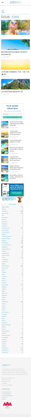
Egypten (4, 240)
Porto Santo (5, 312)
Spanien (4, 333)
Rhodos (4, 316)
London (4, 283)
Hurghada (5, 259)
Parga (3, 306)
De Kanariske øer (7, 236)
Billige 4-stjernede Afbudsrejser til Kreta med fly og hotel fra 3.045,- (16, 167)
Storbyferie (5, 337)
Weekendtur (5, 350)
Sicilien (4, 327)
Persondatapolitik (6, 393)
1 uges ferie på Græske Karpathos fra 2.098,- (12, 91)
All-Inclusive (5, 213)
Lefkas (3, 278)
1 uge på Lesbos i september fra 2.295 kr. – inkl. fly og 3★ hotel (16, 133)
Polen (3, 310)
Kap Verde (5, 268)
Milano (4, 299)
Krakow (4, 272)
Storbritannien (6, 335)
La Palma (4, 276)
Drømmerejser (6, 238)
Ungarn (4, 346)
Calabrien (4, 226)
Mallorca (4, 289)
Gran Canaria (5, 255)
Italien (3, 264)
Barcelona (5, 217)
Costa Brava (5, 230)
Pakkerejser (5, 302)
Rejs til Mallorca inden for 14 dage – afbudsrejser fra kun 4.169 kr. (16, 177)
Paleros (4, 304)
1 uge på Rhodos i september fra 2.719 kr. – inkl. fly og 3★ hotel (16, 158)
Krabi (3, 270)
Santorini (4, 323)
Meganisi (4, 295)
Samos (4, 320)
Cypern (4, 234)
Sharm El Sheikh (6, 325)
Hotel (3, 257)
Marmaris (4, 293)
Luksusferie (5, 285)
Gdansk (4, 251)
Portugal (4, 314)
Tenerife (4, 339)
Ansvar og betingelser (7, 395)
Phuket (4, 308)
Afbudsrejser (5, 207)
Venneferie (5, 348)
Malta (3, 291)
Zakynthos (5, 352)
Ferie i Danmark (6, 245)
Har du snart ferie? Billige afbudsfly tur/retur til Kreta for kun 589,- (17, 123)
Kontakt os (4, 397)
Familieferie (5, 243)
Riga (3, 318)
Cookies (4, 399)
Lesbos (4, 280)
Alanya (4, 209)
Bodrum (4, 219)
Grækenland (5, 253)
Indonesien (5, 262)
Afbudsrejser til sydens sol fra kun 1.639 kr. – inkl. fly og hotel (16, 149)
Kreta (3, 274)
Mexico (4, 297)
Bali (3, 215)
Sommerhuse (6, 331)
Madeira (4, 287)
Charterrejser (6, 228)
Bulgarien (4, 224)
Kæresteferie (5, 266)
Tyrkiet (4, 344)
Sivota (3, 329)
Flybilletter (5, 247)
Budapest (4, 222)
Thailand (4, 342)
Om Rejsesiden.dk (6, 392)
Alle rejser (5, 211)
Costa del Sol (5, 232)
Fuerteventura (6, 249)
